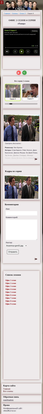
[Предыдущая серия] (15, 51)
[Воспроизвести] (21, 51)
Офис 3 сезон (10, 286)
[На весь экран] (36, 51)
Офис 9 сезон (10, 304)
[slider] (21, 47)
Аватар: (9, 243)
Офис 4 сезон (10, 289)
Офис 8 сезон (10, 301)
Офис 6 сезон (10, 295)
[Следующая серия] (28, 51)
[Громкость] (7, 51)
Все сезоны (8, 391)
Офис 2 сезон (10, 283)
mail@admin (8, 400)
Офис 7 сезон (10, 298)
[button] (6, 188)
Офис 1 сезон (10, 280)
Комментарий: (12, 217)
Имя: (8, 209)
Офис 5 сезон (10, 292)
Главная (6, 389)
